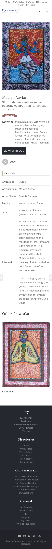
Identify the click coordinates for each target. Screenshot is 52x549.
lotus (26, 135)
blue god (29, 139)
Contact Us (42, 2)
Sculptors (26, 455)
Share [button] (10, 162)
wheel (18, 135)
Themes (26, 431)
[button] (40, 11)
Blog (26, 514)
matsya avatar (23, 121)
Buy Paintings (25, 418)
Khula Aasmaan (40, 142)
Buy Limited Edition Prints (26, 425)
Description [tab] (10, 173)
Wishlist (31, 2)
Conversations (26, 493)
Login (21, 5)
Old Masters (26, 459)
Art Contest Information (26, 476)
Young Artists (25, 452)
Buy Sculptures (26, 428)
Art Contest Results (26, 483)
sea (36, 132)
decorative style (33, 125)
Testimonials (26, 507)
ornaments (37, 135)
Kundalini (8, 391)
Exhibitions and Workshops (26, 486)
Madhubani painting (26, 128)
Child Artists (26, 449)
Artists (26, 446)
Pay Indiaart (26, 521)
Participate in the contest (26, 480)
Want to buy (19, 2)
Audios (22, 511)
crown (18, 139)
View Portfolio (14, 150)
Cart (9, 2)
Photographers (26, 462)
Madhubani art (23, 132)
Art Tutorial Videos (26, 490)
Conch (43, 132)
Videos (30, 511)
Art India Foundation (26, 524)
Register (31, 5)
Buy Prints (26, 421)
